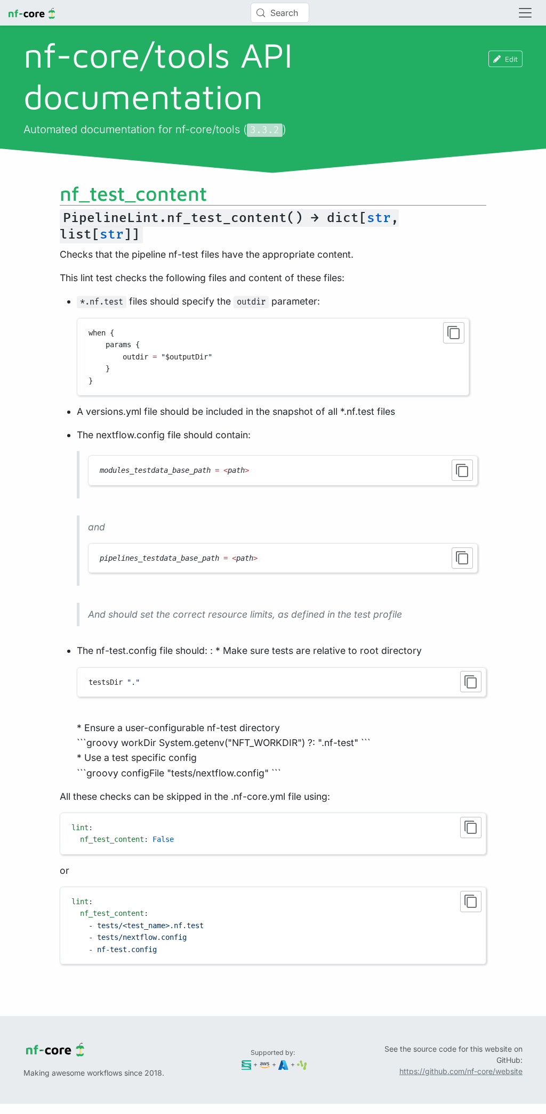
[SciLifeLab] (302, 1064)
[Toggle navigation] (525, 13)
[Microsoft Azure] (283, 1064)
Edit (511, 58)
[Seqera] (247, 1064)
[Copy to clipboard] (453, 332)
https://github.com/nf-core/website (461, 1071)
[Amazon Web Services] (265, 1064)
